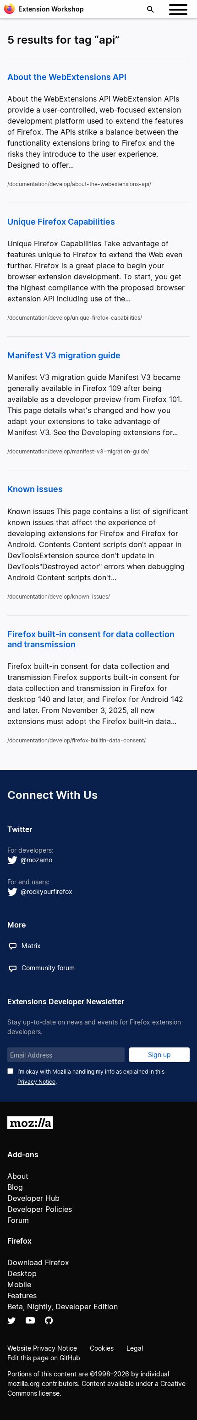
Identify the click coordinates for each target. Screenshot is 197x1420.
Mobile (19, 1284)
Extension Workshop (51, 9)
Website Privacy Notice (42, 1348)
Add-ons (22, 1154)
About (17, 1176)
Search (152, 9)
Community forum (48, 968)
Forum (18, 1220)
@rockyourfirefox (46, 891)
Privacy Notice (36, 1081)
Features (22, 1295)
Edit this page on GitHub (43, 1358)
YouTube (30, 1320)
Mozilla (30, 1122)
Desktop (22, 1273)
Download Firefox (38, 1262)
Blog (15, 1187)
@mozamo (36, 860)
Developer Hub (33, 1198)
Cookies (102, 1348)
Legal (134, 1348)
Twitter (11, 1320)
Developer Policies (39, 1209)
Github (49, 1320)
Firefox (19, 1240)
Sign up (159, 1054)
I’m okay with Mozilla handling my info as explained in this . (90, 1076)
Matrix (31, 946)
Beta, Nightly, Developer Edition (62, 1306)
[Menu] (178, 11)
